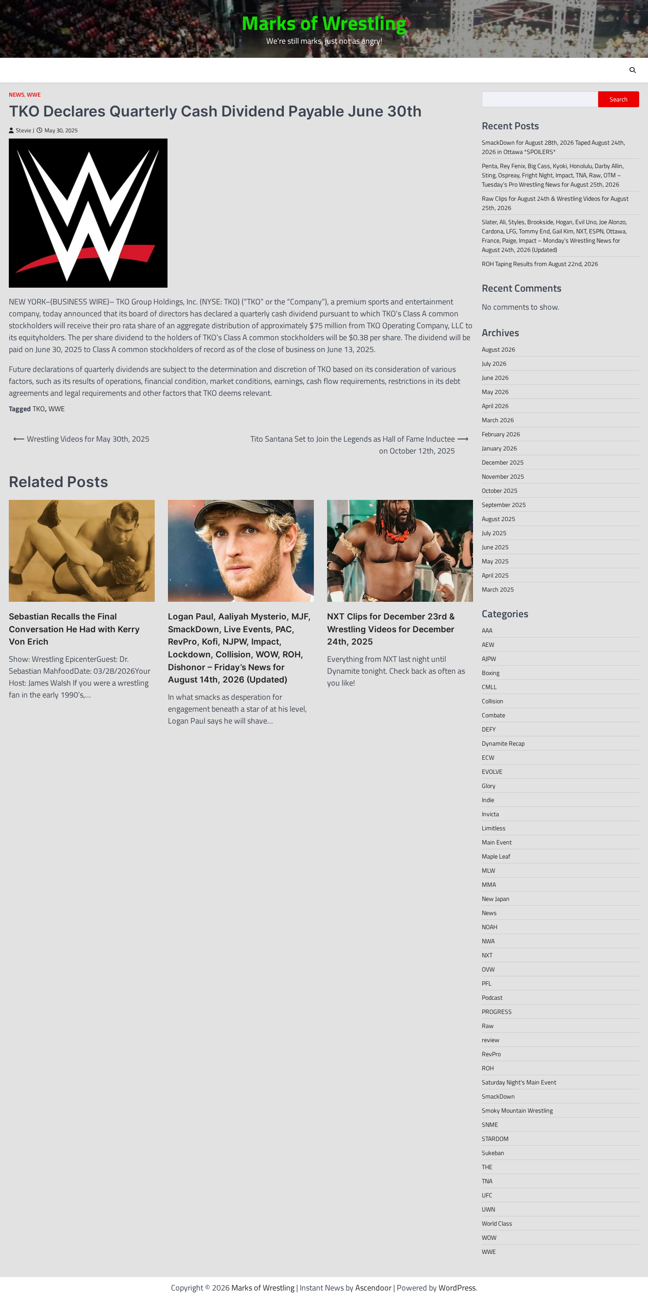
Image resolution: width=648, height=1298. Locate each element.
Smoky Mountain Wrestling (517, 1110)
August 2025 (498, 518)
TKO (39, 408)
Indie (488, 799)
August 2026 (498, 349)
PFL (487, 983)
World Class (497, 1223)
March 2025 (498, 589)
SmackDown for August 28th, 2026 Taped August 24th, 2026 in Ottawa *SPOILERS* (553, 147)
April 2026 (495, 405)
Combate (493, 715)
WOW (489, 1237)
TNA (487, 1180)
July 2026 (494, 363)
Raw (488, 1025)
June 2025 (495, 546)
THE (487, 1166)
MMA (489, 884)
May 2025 (495, 561)
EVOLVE (492, 771)
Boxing (490, 672)
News (16, 94)
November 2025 (503, 476)
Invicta (490, 813)
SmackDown (498, 1096)
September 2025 (504, 504)
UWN (488, 1209)
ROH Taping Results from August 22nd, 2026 (540, 263)
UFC (487, 1195)
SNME (490, 1124)
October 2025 (500, 490)
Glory (488, 785)
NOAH (489, 926)
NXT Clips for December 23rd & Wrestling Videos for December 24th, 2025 (391, 629)
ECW (488, 757)
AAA (487, 630)
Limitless (494, 828)
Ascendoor (373, 1288)
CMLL (489, 686)
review (490, 1039)
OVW (488, 969)
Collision (492, 700)
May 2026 (495, 391)
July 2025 (494, 532)
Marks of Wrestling (324, 23)
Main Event (497, 842)
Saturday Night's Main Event (519, 1082)
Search (619, 99)
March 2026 (498, 419)
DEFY (489, 729)
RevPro (491, 1053)
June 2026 (495, 377)
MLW (488, 870)
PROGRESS (497, 1011)
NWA (488, 940)
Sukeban (493, 1152)
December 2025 (503, 462)
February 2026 (501, 434)
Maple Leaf (496, 856)
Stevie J (25, 130)
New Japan (496, 898)
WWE (34, 94)
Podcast (492, 997)
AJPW (489, 658)
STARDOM (495, 1138)
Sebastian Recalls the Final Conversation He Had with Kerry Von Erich (74, 629)
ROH (488, 1068)
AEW (488, 644)
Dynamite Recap (503, 743)
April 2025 (495, 575)
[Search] (632, 70)
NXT (487, 955)
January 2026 (499, 448)
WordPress (457, 1288)
